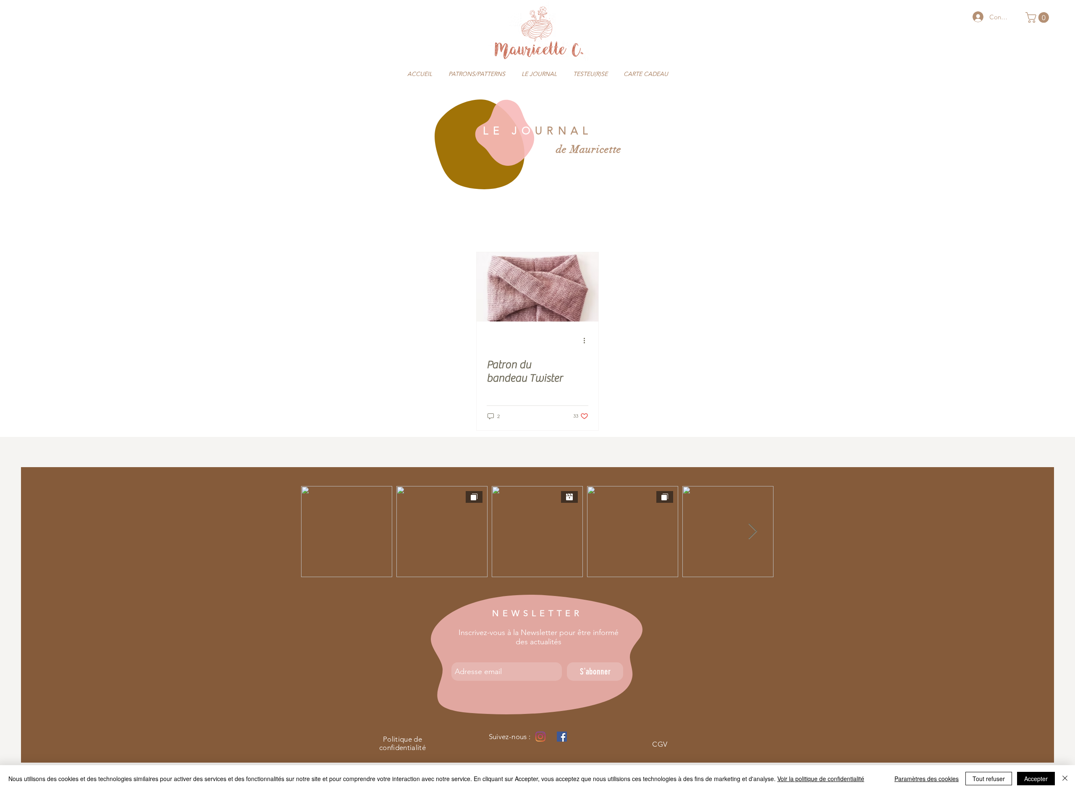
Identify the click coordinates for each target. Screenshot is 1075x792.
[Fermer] (1065, 778)
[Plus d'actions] (587, 340)
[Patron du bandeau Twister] (537, 287)
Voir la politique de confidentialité (820, 778)
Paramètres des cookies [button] (926, 778)
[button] (1038, 17)
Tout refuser (989, 778)
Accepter (1036, 778)
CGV (659, 744)
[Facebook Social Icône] (562, 737)
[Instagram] (540, 737)
